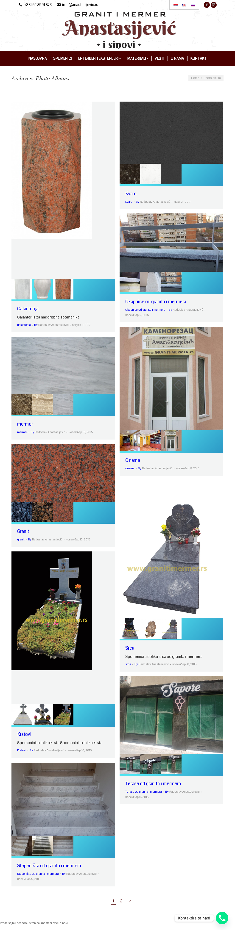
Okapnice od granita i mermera (155, 301)
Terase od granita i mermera (153, 783)
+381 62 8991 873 (38, 4)
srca (128, 664)
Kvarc (131, 193)
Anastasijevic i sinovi (54, 923)
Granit (23, 531)
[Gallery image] (63, 190)
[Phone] (222, 918)
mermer (25, 424)
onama (129, 468)
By (51, 325)
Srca (129, 648)
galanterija (24, 325)
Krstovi (24, 734)
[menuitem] (37, 58)
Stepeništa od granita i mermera (49, 865)
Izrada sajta (7, 923)
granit (21, 539)
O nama (132, 460)
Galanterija (28, 308)
